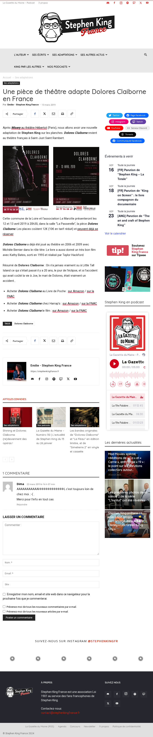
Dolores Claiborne (24, 323)
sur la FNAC (89, 303)
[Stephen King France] (76, 27)
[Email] (53, 114)
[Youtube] (147, 3)
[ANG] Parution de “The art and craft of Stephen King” (134, 220)
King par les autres (27, 66)
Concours (75, 726)
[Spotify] (127, 3)
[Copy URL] (72, 114)
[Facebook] (114, 3)
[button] (145, 55)
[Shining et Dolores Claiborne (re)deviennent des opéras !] (17, 417)
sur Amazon (76, 291)
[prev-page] (5, 459)
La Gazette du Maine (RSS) (39, 726)
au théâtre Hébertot (29, 127)
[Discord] (108, 3)
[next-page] (11, 459)
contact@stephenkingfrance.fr (60, 712)
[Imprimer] (62, 114)
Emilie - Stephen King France (23, 104)
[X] (141, 3)
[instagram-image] (12, 658)
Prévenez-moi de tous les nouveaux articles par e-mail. (38, 611)
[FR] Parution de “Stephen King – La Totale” (131, 174)
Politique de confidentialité (127, 726)
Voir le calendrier (115, 233)
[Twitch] (134, 3)
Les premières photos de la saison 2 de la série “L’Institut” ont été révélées (127, 496)
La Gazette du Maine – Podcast (19, 2)
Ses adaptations (63, 54)
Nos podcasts (57, 66)
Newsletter (89, 726)
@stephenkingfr (103, 641)
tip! (118, 250)
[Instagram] (121, 3)
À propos (43, 2)
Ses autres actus (92, 54)
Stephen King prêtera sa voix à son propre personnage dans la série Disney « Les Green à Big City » (126, 521)
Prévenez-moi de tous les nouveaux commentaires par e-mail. (42, 606)
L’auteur (20, 54)
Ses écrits (39, 54)
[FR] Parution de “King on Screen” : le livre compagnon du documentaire (133, 197)
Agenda (62, 726)
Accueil (7, 77)
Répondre (22, 504)
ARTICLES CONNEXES (14, 399)
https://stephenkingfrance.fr (44, 371)
